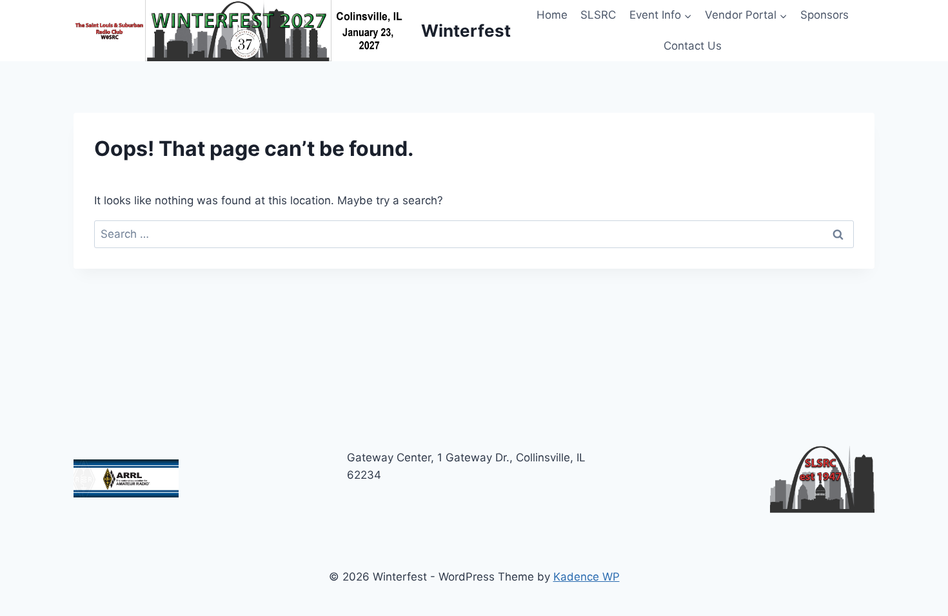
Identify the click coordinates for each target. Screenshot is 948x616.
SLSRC (598, 14)
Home (552, 14)
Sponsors (824, 14)
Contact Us (693, 45)
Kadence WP (586, 576)
